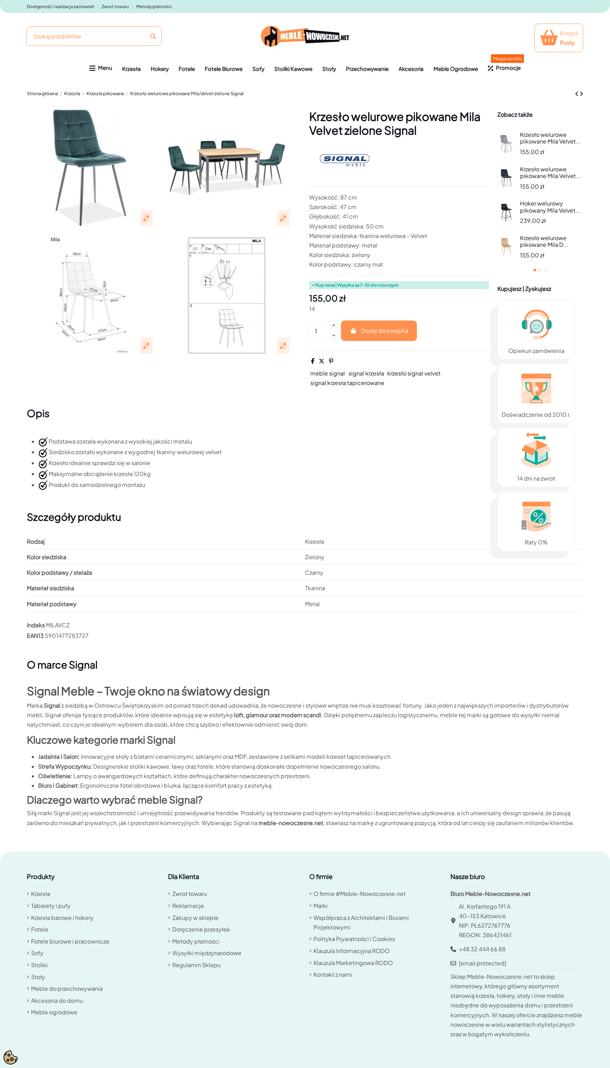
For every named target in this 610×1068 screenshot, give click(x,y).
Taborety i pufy (51, 905)
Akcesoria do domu (57, 1000)
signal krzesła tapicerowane (347, 382)
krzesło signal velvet (414, 373)
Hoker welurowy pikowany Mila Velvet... (550, 207)
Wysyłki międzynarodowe (206, 953)
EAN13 (35, 635)
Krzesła (40, 893)
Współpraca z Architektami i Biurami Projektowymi (361, 922)
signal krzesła (366, 373)
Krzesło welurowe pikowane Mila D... (544, 241)
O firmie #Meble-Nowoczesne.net (359, 893)
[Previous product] (577, 93)
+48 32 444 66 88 (482, 949)
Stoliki (39, 965)
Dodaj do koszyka (384, 330)
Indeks (36, 625)
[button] (100, 68)
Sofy (37, 953)
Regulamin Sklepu (196, 965)
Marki (320, 905)
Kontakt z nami (332, 974)
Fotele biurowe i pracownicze (70, 941)
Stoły (38, 977)
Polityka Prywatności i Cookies (354, 938)
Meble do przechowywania (67, 988)
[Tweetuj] (321, 361)
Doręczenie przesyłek (201, 929)
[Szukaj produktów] (153, 36)
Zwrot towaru (116, 6)
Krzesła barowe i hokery (62, 917)
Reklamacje (188, 905)
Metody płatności (154, 6)
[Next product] (581, 93)
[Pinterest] (331, 361)
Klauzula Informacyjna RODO (351, 950)
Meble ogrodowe (54, 1012)
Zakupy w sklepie (195, 917)
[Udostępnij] (313, 361)
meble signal (327, 373)
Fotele (39, 929)
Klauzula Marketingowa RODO (353, 962)
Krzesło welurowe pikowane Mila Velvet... (550, 138)
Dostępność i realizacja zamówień (61, 6)
